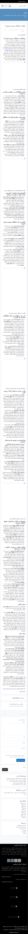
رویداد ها (24, 830)
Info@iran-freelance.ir (22, 1)
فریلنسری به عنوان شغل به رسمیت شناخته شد (16, 778)
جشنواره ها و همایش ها (21, 827)
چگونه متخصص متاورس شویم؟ (19, 783)
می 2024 (24, 809)
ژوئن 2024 (24, 808)
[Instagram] (15, 860)
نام (24, 737)
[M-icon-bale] (8, 860)
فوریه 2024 (23, 812)
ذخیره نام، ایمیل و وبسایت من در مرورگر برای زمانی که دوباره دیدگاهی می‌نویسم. (15, 756)
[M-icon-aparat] (12, 860)
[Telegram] (19, 860)
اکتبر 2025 (24, 804)
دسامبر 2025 (23, 803)
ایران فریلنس (11, 688)
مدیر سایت (10, 29)
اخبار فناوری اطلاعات (21, 825)
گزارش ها (24, 831)
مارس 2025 (23, 806)
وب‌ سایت (23, 748)
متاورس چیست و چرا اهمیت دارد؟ (19, 784)
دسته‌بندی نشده (22, 828)
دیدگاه (23, 722)
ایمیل (23, 742)
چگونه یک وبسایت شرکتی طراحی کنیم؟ (18, 781)
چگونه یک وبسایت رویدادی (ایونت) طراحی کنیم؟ (16, 779)
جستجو (24, 767)
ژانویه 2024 (23, 814)
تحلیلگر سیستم (15, 40)
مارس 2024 (23, 811)
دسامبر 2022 (23, 815)
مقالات (5, 29)
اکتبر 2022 (24, 817)
